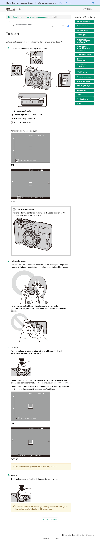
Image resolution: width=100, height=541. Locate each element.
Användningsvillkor (78, 535)
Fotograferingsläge (84, 54)
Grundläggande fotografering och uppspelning (31, 17)
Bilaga (79, 103)
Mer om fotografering (82, 71)
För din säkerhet (82, 99)
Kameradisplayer (83, 30)
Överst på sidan (51, 519)
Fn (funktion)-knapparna (82, 65)
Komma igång (81, 35)
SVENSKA (87, 9)
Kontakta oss (90, 535)
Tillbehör (80, 95)
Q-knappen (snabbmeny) (81, 59)
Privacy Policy (65, 3)
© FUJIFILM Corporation (50, 539)
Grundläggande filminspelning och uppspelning (83, 48)
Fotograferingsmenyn (84, 77)
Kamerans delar (82, 26)
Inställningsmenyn (83, 86)
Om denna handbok (83, 21)
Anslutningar (81, 90)
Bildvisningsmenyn (83, 81)
